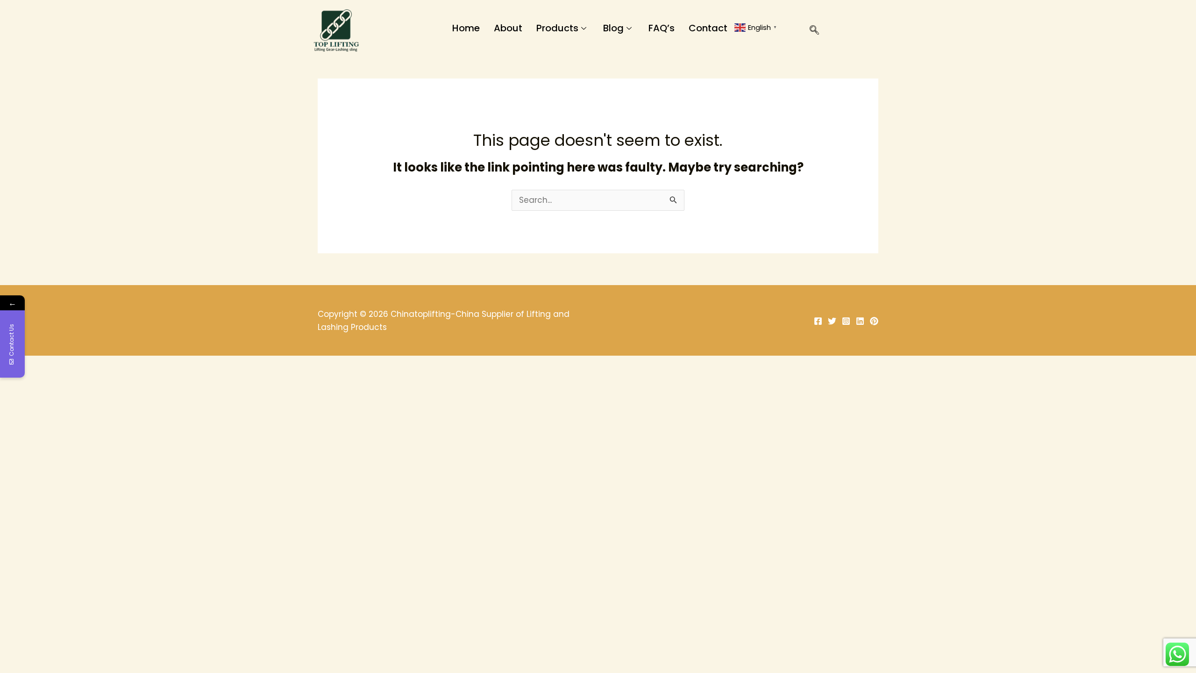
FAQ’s (661, 28)
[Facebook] (818, 321)
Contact (708, 28)
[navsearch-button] (809, 31)
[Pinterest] (874, 321)
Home (466, 28)
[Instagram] (846, 321)
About (508, 28)
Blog (613, 28)
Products (557, 28)
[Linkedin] (860, 321)
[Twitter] (832, 321)
